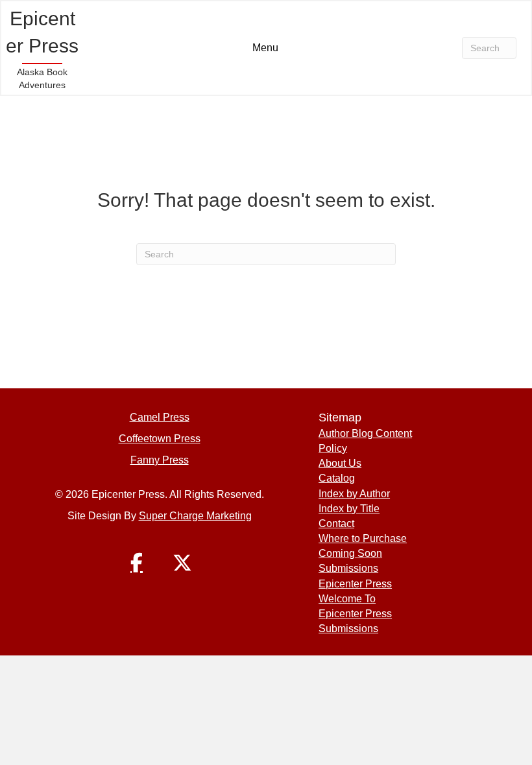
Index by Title (349, 508)
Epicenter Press (355, 583)
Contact (336, 523)
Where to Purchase (363, 538)
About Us (340, 463)
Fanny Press (159, 459)
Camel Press (159, 417)
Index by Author (354, 493)
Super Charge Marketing (195, 515)
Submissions (348, 568)
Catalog (337, 478)
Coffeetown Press (159, 438)
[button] (136, 562)
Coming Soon (350, 553)
